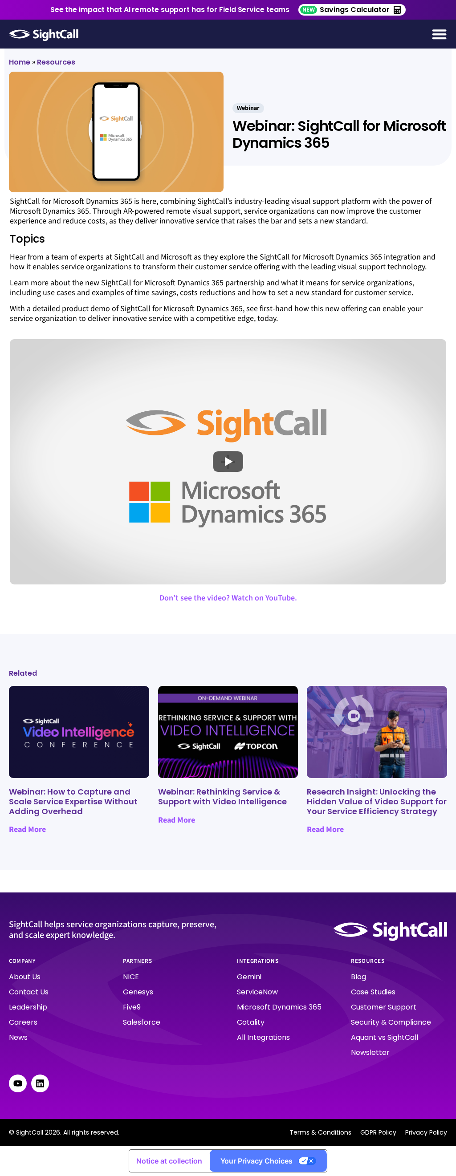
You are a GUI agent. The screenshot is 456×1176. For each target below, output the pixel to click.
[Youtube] (18, 1083)
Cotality (251, 1022)
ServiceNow (257, 992)
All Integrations (263, 1037)
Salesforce (141, 1022)
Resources (56, 62)
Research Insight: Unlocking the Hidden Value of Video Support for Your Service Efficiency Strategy (377, 801)
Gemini (249, 977)
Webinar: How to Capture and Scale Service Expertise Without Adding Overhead (73, 801)
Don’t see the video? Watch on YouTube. (228, 598)
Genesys (138, 992)
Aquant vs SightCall (384, 1037)
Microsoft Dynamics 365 (279, 1007)
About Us (25, 977)
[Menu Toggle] (439, 34)
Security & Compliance (391, 1022)
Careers (23, 1022)
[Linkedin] (40, 1083)
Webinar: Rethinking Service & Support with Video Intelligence (222, 796)
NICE (131, 977)
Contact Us (29, 992)
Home (19, 62)
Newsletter (370, 1052)
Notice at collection (169, 1160)
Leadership (28, 1007)
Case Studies (373, 992)
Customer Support (383, 1007)
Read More (27, 829)
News (18, 1037)
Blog (358, 977)
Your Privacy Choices (256, 1160)
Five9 (132, 1007)
